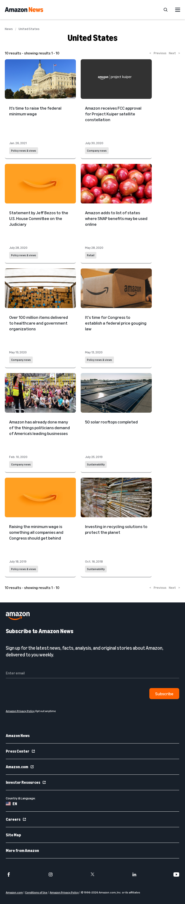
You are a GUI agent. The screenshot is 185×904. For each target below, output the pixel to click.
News (9, 29)
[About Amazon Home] (18, 616)
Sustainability (96, 464)
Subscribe (164, 693)
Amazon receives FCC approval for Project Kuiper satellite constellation (113, 113)
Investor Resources (23, 782)
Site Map (13, 835)
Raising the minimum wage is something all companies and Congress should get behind (36, 532)
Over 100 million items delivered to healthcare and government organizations (38, 323)
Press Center (17, 751)
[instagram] (50, 874)
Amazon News (18, 735)
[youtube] (176, 874)
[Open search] (165, 9)
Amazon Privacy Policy (64, 892)
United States (29, 29)
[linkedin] (134, 874)
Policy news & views (23, 150)
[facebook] (9, 874)
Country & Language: (21, 798)
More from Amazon (22, 850)
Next (174, 53)
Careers (13, 819)
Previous (157, 53)
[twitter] (92, 874)
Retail (90, 255)
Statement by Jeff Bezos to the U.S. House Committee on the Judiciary (38, 218)
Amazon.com (17, 766)
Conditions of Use (36, 892)
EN (15, 803)
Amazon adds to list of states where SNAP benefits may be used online (116, 218)
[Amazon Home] (24, 9)
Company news (97, 150)
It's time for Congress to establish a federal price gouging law (115, 323)
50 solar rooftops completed (111, 421)
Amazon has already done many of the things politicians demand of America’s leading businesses (39, 427)
